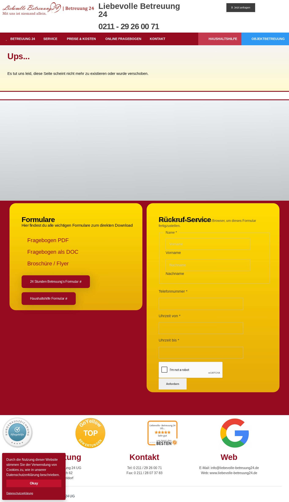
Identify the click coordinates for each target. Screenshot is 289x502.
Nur (167, 133)
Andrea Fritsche (244, 133)
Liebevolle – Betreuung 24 (40, 141)
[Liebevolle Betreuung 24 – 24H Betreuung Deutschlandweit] (48, 8)
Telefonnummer (173, 291)
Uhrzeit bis (169, 340)
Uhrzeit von (169, 316)
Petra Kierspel (105, 133)
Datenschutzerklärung (19, 493)
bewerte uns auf (52, 159)
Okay (34, 483)
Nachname (175, 274)
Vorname (173, 253)
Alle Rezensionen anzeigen (25, 159)
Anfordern (172, 383)
